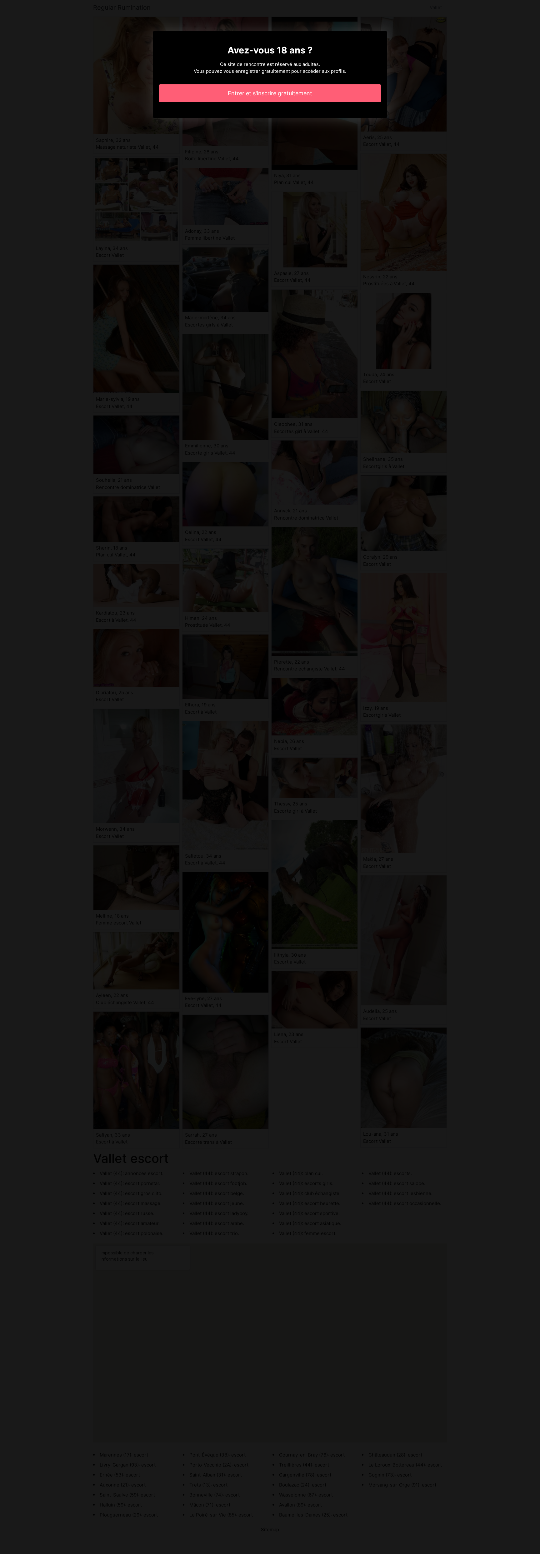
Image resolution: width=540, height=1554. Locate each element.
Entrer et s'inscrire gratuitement (270, 93)
